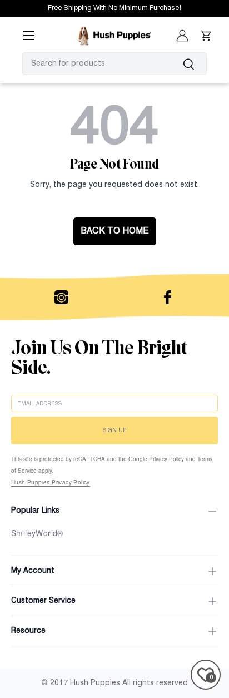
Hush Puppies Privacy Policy (50, 482)
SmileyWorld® (37, 532)
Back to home (115, 231)
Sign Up (114, 430)
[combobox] (114, 63)
